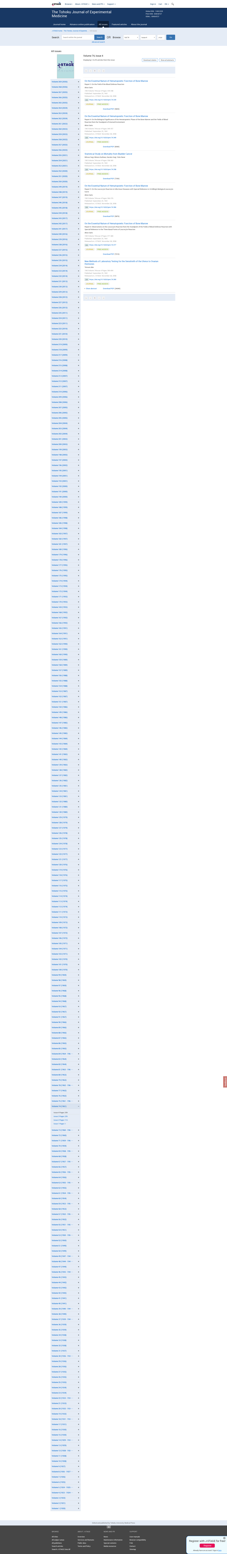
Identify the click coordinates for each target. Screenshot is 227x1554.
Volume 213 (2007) (60, 376)
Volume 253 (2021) (60, 165)
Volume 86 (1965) (59, 1043)
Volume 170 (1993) (60, 602)
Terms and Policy (84, 1546)
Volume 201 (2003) (60, 439)
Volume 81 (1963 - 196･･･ (62, 1069)
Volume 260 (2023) (60, 129)
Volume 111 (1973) (60, 912)
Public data (82, 1543)
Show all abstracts (167, 60)
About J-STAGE (81, 4)
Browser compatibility (138, 1540)
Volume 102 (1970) (60, 959)
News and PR (97, 4)
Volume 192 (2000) (60, 486)
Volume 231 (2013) (60, 281)
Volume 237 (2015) (60, 250)
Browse (68, 4)
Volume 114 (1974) (60, 896)
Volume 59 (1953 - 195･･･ (62, 1203)
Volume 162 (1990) (60, 644)
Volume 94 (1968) (59, 1001)
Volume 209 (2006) (60, 397)
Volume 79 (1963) (59, 1080)
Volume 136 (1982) (60, 780)
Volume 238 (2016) (60, 244)
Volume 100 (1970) (60, 969)
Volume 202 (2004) (60, 433)
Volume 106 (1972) (60, 938)
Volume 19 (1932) (59, 1414)
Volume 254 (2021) (60, 160)
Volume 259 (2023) (60, 134)
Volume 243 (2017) (60, 218)
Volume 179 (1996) (60, 554)
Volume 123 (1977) (60, 849)
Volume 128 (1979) (60, 822)
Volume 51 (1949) (59, 1245)
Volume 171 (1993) (60, 596)
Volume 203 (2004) (60, 428)
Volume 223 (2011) (60, 323)
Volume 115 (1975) (60, 891)
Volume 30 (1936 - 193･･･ (62, 1356)
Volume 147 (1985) (60, 722)
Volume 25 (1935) (59, 1382)
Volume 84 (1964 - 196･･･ (62, 1053)
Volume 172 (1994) (60, 591)
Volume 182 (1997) (60, 539)
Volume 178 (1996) (60, 560)
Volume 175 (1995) (60, 575)
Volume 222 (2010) (60, 328)
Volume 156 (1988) (60, 675)
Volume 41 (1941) (59, 1298)
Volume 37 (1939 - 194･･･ (62, 1319)
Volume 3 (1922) (58, 1498)
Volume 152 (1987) (60, 696)
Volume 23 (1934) (59, 1393)
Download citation (149, 60)
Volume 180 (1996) (60, 549)
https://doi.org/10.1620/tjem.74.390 (102, 279)
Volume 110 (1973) (60, 917)
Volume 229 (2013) (60, 292)
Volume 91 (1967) (59, 1017)
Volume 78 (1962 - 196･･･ (62, 1085)
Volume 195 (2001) (60, 470)
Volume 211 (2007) (60, 386)
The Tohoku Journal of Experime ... (76, 31)
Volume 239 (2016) (60, 239)
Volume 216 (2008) (60, 360)
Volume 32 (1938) (59, 1345)
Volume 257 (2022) (60, 144)
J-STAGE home (57, 31)
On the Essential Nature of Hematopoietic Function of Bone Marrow (116, 80)
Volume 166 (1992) (60, 623)
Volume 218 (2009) (60, 349)
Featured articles (119, 24)
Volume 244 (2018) (60, 213)
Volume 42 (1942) (59, 1293)
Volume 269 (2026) (60, 81)
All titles (55, 1536)
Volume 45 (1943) (59, 1277)
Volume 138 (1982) (60, 770)
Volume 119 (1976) (60, 870)
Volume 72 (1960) (59, 1135)
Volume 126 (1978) (60, 833)
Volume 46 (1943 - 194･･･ (62, 1272)
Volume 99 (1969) (59, 975)
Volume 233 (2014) (60, 271)
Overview (81, 1536)
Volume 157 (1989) (60, 670)
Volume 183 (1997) (60, 533)
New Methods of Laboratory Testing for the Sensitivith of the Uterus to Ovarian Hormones (121, 262)
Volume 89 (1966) (59, 1027)
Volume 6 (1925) (58, 1482)
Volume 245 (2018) (60, 207)
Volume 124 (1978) (60, 843)
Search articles (57, 1546)
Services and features (86, 1540)
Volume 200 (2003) (60, 444)
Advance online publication (82, 24)
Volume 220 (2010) (60, 339)
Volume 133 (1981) (60, 796)
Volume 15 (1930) (59, 1435)
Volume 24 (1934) (59, 1387)
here (219, 1550)
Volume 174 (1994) (60, 581)
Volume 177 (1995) (60, 565)
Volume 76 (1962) (59, 1095)
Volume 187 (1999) (60, 512)
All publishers (57, 1543)
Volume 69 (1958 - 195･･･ (62, 1151)
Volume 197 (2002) (60, 460)
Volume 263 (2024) (60, 113)
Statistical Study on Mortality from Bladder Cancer (108, 153)
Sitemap (133, 1549)
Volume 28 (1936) (59, 1366)
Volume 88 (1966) (59, 1032)
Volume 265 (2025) (60, 102)
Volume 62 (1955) (59, 1188)
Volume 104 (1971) (60, 948)
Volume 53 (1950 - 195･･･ (62, 1235)
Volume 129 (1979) (60, 817)
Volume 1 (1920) (58, 1508)
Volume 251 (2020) (60, 176)
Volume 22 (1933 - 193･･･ (62, 1398)
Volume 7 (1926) (58, 1477)
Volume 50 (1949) (59, 1251)
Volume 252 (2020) (60, 171)
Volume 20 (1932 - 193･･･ (62, 1408)
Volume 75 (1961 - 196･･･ (62, 1101)
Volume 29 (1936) (59, 1361)
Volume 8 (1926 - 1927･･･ (62, 1471)
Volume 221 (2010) (60, 334)
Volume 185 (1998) (60, 523)
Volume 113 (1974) (60, 901)
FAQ (131, 1543)
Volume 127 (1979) (60, 828)
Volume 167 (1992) (60, 617)
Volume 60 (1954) (59, 1198)
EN (166, 4)
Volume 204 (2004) (60, 423)
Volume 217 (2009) (60, 355)
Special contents (110, 1543)
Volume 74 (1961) (59, 1106)
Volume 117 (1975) (60, 880)
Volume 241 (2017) (60, 229)
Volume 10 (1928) (59, 1461)
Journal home (59, 24)
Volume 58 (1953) (59, 1209)
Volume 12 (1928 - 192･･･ (62, 1450)
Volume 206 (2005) (60, 412)
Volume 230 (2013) (60, 286)
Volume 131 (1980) (60, 807)
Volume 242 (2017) (60, 223)
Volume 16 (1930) (59, 1429)
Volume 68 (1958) (59, 1156)
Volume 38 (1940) (59, 1314)
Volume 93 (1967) (59, 1006)
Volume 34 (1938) (59, 1335)
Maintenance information (113, 1540)
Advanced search (98, 42)
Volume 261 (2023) (60, 123)
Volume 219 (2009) (60, 344)
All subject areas (58, 1540)
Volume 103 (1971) (60, 954)
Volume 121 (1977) (60, 859)
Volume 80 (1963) (59, 1074)
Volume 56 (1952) (59, 1219)
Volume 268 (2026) (60, 87)
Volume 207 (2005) (60, 407)
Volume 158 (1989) (60, 665)
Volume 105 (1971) (60, 943)
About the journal (139, 24)
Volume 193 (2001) (60, 481)
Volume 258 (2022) (60, 139)
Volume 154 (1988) (60, 686)
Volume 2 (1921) (58, 1503)
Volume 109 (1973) (60, 922)
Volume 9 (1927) (58, 1466)
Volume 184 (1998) (60, 528)
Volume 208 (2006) (60, 402)
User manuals (135, 1536)
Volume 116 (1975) (60, 885)
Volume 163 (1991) (60, 638)
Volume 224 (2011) (60, 318)
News (106, 1536)
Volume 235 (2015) (60, 260)
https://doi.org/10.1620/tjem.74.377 (102, 245)
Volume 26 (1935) (59, 1377)
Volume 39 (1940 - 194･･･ (62, 1308)
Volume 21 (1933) (59, 1403)
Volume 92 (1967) (59, 1011)
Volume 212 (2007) (60, 381)
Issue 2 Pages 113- (61, 1120)
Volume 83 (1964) (59, 1059)
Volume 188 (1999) (60, 507)
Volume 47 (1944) (59, 1266)
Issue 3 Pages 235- (61, 1116)
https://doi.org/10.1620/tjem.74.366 (102, 207)
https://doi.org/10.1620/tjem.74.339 (102, 100)
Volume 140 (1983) (60, 759)
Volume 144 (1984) (60, 738)
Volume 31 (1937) (59, 1350)
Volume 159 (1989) (60, 659)
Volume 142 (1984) (60, 749)
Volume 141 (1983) (60, 754)
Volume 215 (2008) (60, 365)
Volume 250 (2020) (60, 181)
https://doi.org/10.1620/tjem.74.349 (102, 137)
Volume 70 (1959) (59, 1146)
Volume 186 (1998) (60, 518)
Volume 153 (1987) (60, 691)
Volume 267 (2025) (60, 92)
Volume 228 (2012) (60, 297)
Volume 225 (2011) (60, 313)
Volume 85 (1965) (59, 1048)
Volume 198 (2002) (60, 454)
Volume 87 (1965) (59, 1038)
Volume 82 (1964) (59, 1064)
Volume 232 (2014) (60, 276)
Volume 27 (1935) (59, 1371)
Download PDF (108, 109)
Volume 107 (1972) (60, 933)
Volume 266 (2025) (60, 97)
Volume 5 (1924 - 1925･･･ (62, 1487)
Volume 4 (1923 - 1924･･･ (62, 1492)
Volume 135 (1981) (60, 785)
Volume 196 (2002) (60, 465)
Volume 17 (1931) (59, 1424)
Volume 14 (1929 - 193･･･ (62, 1440)
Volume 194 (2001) (60, 475)
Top (109, 1526)
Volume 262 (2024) (60, 118)
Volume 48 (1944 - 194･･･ (62, 1261)
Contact (133, 1546)
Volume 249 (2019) (60, 186)
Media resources (110, 1546)
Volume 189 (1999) (60, 502)
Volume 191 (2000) (60, 491)
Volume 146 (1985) (60, 728)
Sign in (153, 4)
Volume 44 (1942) (59, 1282)
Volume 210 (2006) (60, 391)
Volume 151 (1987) (60, 701)
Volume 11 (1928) (59, 1456)
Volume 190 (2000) (60, 496)
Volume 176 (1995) (60, 570)
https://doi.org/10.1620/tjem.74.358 (102, 169)
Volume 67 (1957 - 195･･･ (62, 1161)
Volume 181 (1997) (60, 544)
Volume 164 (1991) (60, 633)
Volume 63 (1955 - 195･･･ (62, 1182)
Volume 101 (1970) (60, 964)
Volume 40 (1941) (59, 1303)
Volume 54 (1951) (59, 1230)
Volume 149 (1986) (60, 712)
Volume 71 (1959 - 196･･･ (62, 1140)
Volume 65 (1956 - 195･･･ (62, 1172)
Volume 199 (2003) (60, 449)
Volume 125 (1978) (60, 838)
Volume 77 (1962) (59, 1090)
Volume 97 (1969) (59, 985)
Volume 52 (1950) (59, 1240)
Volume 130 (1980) (60, 812)
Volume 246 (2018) (60, 202)
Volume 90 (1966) (59, 1022)
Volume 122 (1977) (60, 854)
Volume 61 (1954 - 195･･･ (62, 1193)
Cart (160, 4)
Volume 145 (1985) (60, 733)
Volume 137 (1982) (60, 775)
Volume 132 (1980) (60, 801)
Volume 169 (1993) (60, 607)
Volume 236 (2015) (60, 255)
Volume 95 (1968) (59, 996)
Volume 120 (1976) (60, 864)
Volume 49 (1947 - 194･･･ (62, 1256)
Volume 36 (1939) (59, 1324)
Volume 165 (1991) (60, 628)
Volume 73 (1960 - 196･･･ (62, 1130)
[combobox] (131, 37)
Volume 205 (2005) (60, 418)
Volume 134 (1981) (60, 791)
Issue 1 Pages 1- (60, 1124)
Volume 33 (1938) (59, 1340)
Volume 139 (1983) (60, 764)
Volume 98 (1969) (59, 980)
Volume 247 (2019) (60, 197)
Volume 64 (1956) (59, 1177)
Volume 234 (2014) (60, 265)
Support (110, 4)
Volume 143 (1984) (60, 743)
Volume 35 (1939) (59, 1329)
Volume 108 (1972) (60, 927)
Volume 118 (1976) (60, 875)
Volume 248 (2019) (60, 192)
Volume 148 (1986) (60, 717)
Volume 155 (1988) (60, 680)
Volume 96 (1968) (59, 990)
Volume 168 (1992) (60, 612)
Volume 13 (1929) (59, 1445)
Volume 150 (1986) (60, 707)
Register (207, 1545)
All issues (103, 24)
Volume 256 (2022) (60, 150)
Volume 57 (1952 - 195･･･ (62, 1214)
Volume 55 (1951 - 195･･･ (62, 1224)
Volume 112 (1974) (60, 906)
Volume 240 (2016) (60, 234)
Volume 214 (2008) (60, 370)
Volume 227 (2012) (60, 302)
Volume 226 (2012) (60, 307)
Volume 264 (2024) (60, 108)
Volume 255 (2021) (60, 155)
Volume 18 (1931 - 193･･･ (62, 1419)
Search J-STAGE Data (60, 1549)
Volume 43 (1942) (59, 1287)
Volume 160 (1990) (60, 654)
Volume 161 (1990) (60, 649)
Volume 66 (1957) (59, 1167)
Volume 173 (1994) (60, 586)
